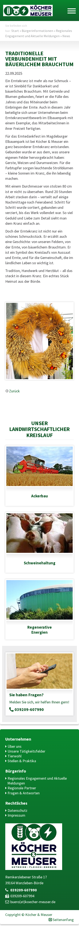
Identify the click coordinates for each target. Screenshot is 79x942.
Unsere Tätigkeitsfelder (26, 751)
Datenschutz (17, 810)
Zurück (14, 391)
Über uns (14, 746)
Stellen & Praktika (22, 760)
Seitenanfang (63, 919)
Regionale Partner (22, 788)
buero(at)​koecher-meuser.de (32, 901)
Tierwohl (14, 756)
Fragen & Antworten (24, 793)
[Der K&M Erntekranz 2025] (39, 341)
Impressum (16, 815)
